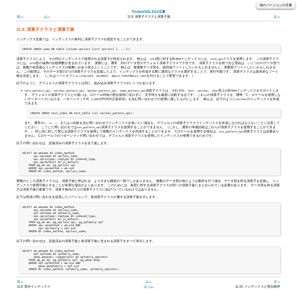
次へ (277, 16)
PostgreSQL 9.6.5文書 (148, 11)
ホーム (148, 286)
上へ (47, 16)
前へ (20, 16)
